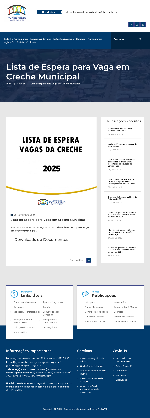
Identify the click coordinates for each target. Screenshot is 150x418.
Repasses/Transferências (27, 311)
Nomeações (120, 302)
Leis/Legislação (50, 327)
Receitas (47, 307)
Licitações (90, 302)
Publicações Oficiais (95, 321)
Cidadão (80, 38)
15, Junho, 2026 (114, 220)
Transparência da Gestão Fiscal (23, 321)
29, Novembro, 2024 (24, 214)
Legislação (9, 42)
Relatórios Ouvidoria (124, 316)
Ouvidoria (31, 42)
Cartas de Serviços (94, 316)
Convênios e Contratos (126, 321)
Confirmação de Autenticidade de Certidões (89, 389)
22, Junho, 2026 (115, 202)
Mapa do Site (20, 332)
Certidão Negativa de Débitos (92, 360)
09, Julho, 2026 (114, 169)
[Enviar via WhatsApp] (88, 260)
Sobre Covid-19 (124, 366)
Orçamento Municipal (25, 302)
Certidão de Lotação (91, 366)
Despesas (19, 307)
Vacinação (121, 379)
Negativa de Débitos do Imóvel (93, 372)
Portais (20, 42)
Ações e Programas (53, 302)
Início (9, 83)
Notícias (21, 83)
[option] (100, 12)
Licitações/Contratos (24, 327)
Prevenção (121, 370)
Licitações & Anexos (63, 38)
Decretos (118, 311)
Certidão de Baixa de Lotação (91, 380)
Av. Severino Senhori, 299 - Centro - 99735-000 (37, 358)
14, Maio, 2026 (114, 255)
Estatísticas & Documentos (123, 360)
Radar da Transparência (16, 38)
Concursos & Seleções (96, 311)
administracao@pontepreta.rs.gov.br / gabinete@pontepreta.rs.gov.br (33, 364)
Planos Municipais (94, 307)
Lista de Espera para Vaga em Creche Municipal (48, 220)
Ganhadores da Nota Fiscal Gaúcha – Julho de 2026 (90, 12)
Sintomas (121, 375)
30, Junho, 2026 (115, 187)
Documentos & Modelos (126, 307)
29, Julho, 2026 (114, 150)
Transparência (94, 38)
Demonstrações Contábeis (51, 313)
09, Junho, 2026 (115, 238)
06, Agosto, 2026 (115, 134)
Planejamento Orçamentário (50, 321)
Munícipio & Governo (40, 38)
